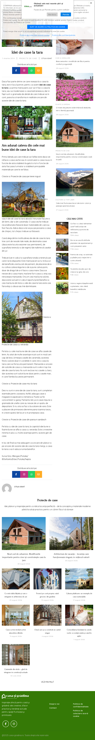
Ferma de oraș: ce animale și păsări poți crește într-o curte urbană (81, 257)
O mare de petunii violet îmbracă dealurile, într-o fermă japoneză (73, 109)
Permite (66, 14)
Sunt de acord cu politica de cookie (47, 27)
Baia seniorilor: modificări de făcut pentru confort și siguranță (73, 62)
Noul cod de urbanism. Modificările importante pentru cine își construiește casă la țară (74, 157)
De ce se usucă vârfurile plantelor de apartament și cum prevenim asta (81, 243)
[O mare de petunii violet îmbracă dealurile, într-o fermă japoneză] (74, 87)
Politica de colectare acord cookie (80, 713)
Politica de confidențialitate (63, 35)
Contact (53, 708)
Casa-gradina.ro (15, 696)
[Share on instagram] (24, 70)
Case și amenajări (63, 58)
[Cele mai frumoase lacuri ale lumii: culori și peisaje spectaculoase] (74, 182)
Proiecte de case (28, 58)
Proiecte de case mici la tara (24, 383)
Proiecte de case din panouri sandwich (28, 419)
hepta (28, 459)
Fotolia (24, 456)
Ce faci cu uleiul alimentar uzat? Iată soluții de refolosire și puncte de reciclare (81, 227)
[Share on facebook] (16, 70)
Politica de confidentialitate (81, 705)
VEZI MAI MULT (47, 682)
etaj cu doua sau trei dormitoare (21, 286)
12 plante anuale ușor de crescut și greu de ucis (80, 270)
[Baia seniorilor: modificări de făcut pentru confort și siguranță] (74, 41)
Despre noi (54, 704)
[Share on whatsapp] (31, 70)
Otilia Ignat (46, 58)
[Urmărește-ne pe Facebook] (5, 724)
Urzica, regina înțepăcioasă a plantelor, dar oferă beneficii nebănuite (81, 286)
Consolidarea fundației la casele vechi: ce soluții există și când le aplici (79, 633)
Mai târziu (52, 14)
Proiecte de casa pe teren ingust (26, 176)
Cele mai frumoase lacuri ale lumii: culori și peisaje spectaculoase (73, 204)
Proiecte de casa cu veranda (15, 344)
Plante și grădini (63, 104)
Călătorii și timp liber (65, 200)
